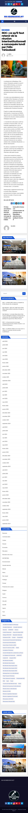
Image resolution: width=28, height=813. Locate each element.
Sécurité (4, 601)
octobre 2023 (5, 462)
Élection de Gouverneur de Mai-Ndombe (12, 686)
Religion (4, 590)
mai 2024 (4, 437)
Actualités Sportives (17, 627)
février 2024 (5, 448)
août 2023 (4, 470)
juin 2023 (4, 477)
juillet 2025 (5, 387)
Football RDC (20, 637)
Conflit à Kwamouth (7, 632)
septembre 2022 (6, 509)
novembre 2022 (6, 502)
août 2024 (4, 427)
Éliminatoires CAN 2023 (8, 698)
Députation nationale (17, 634)
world (19, 683)
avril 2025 (4, 398)
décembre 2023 (6, 455)
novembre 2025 (6, 373)
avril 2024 (4, 441)
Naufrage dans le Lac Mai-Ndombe (10, 673)
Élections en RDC (7, 691)
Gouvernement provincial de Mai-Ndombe (12, 640)
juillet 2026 (5, 344)
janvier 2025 (5, 409)
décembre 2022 (6, 498)
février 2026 (5, 362)
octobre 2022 (5, 505)
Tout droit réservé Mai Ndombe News (9, 809)
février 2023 (5, 491)
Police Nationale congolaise (9, 678)
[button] (25, 21)
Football (13, 637)
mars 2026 (5, 359)
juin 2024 (4, 434)
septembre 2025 (6, 380)
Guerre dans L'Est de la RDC (9, 645)
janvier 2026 (5, 366)
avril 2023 (4, 484)
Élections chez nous (7, 554)
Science (4, 597)
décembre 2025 (6, 369)
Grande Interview (6, 565)
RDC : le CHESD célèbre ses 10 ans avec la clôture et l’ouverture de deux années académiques (13, 330)
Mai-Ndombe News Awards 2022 (10, 665)
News (5, 245)
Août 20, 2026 (8, 770)
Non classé (5, 576)
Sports (4, 608)
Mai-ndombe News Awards (9, 663)
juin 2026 (4, 348)
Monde (4, 569)
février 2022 (5, 512)
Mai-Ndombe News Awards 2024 (10, 670)
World (3, 615)
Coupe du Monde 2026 (18, 632)
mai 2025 (4, 395)
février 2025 (5, 405)
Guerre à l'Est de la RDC (8, 647)
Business (4, 533)
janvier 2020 (5, 520)
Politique (4, 579)
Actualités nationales (7, 627)
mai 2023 (4, 480)
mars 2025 (5, 402)
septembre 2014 (6, 523)
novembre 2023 (6, 459)
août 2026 (4, 341)
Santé (3, 594)
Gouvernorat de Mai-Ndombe (9, 642)
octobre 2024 (5, 420)
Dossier (4, 543)
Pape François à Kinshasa (8, 675)
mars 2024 (5, 445)
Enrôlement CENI (6, 637)
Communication (6, 536)
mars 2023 (5, 487)
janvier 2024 (5, 452)
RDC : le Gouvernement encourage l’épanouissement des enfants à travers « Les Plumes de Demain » (13, 324)
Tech (3, 611)
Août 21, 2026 (8, 726)
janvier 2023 (5, 495)
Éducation (4, 551)
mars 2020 (5, 516)
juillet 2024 (5, 430)
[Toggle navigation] (14, 21)
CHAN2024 (10, 629)
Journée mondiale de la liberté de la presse (13, 652)
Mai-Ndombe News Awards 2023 (10, 668)
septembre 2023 (6, 466)
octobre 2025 (5, 377)
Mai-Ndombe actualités (8, 660)
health (17, 647)
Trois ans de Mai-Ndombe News (10, 683)
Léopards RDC (12, 657)
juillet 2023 (5, 473)
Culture (4, 540)
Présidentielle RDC (21, 678)
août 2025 (4, 384)
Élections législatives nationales (10, 693)
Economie (4, 547)
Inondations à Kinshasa (8, 650)
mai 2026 (4, 352)
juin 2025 (4, 391)
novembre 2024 (6, 416)
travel (11, 681)
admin (9, 54)
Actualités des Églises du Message (10, 624)
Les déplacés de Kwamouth (9, 655)
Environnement (6, 561)
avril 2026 (4, 355)
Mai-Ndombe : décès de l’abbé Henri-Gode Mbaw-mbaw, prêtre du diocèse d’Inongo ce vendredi (13, 265)
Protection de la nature (8, 586)
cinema (16, 629)
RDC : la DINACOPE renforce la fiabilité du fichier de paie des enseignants (12, 249)
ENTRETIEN (5, 558)
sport (8, 681)
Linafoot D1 (5, 657)
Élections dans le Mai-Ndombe (10, 688)
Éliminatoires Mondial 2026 (9, 701)
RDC (4, 681)
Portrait (4, 583)
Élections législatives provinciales (10, 696)
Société (8, 245)
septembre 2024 (6, 423)
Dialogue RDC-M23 (7, 634)
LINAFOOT (19, 655)
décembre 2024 (6, 412)
